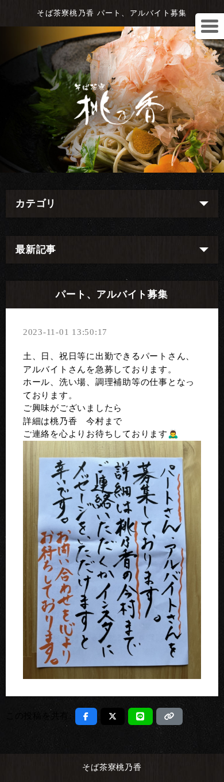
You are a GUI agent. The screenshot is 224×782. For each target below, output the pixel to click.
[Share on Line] (140, 716)
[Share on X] (113, 716)
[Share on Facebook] (86, 716)
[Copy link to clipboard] (169, 716)
